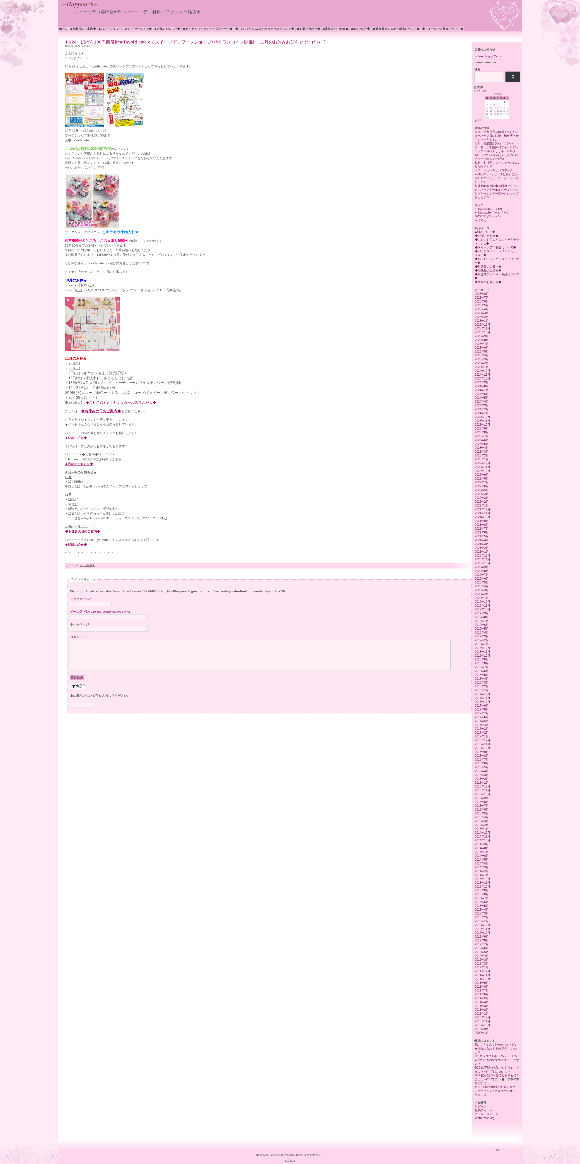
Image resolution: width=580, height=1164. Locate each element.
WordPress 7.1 (315, 1155)
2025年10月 (482, 332)
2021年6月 (482, 532)
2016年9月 (482, 752)
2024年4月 (482, 401)
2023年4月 (482, 447)
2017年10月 (482, 701)
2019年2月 (482, 640)
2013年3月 (482, 913)
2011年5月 (482, 998)
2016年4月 (482, 771)
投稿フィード (484, 1110)
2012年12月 (482, 925)
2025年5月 (482, 351)
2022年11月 (482, 467)
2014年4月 (482, 863)
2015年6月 (482, 809)
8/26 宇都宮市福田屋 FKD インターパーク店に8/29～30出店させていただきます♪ (496, 135)
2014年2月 (482, 871)
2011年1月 (482, 1013)
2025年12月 (482, 324)
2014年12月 (482, 832)
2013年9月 (482, 890)
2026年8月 (482, 293)
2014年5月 (482, 859)
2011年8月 (482, 986)
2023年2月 (482, 455)
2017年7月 (482, 713)
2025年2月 (482, 363)
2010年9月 (482, 1029)
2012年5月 (482, 952)
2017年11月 (482, 698)
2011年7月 (482, 990)
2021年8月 (482, 524)
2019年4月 (482, 632)
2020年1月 (482, 598)
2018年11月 (482, 651)
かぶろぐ (481, 220)
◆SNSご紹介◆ (360, 29)
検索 (477, 69)
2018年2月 (482, 686)
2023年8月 (482, 432)
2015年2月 (482, 825)
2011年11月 (482, 975)
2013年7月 (482, 898)
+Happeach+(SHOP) (488, 209)
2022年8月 (482, 478)
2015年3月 (482, 821)
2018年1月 (482, 690)
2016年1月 (482, 782)
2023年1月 (482, 459)
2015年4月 (482, 817)
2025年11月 (482, 328)
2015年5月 (482, 813)
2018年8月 (482, 663)
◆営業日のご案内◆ (83, 29)
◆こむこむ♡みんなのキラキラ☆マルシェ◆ (264, 29)
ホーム (63, 29)
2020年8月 (482, 571)
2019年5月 (482, 628)
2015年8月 (482, 802)
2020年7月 (482, 574)
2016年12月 (482, 740)
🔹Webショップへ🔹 (489, 56)
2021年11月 (482, 513)
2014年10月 (482, 840)
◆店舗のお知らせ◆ (167, 29)
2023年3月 (482, 451)
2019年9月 (482, 613)
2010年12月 (482, 1017)
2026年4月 (482, 309)
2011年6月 (482, 994)
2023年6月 (482, 440)
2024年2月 (482, 409)
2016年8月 (482, 755)
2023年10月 (482, 424)
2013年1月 (482, 921)
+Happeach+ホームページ (492, 212)
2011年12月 (482, 971)
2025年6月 (482, 347)
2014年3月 (482, 867)
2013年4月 (482, 909)
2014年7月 (482, 852)
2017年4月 (482, 725)
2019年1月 (482, 644)
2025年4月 (482, 355)
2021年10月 (482, 517)
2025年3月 (482, 359)
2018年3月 (482, 682)
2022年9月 (482, 474)
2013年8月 (482, 894)
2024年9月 (482, 382)
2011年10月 (482, 979)
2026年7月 (482, 297)
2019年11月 (482, 605)
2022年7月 (482, 482)
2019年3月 (482, 636)
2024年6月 (482, 394)
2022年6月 (482, 486)
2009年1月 (482, 1032)
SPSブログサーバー (488, 216)
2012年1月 (482, 967)
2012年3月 (482, 959)
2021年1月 (482, 551)
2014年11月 (482, 836)
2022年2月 (482, 501)
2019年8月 (482, 617)
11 (491, 108)
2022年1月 (482, 505)
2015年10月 (482, 794)
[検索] (512, 77)
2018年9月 (482, 659)
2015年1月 (482, 828)
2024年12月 (482, 370)
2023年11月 (482, 420)
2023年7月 (482, 436)
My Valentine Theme (292, 1155)
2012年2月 (482, 963)
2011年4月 (482, 1002)
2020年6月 (482, 578)
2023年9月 (482, 428)
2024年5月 (482, 397)
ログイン (481, 1106)
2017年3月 (482, 728)
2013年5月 (482, 905)
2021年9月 (482, 521)
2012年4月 (482, 956)
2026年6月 (482, 301)
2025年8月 (482, 340)
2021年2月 (482, 548)
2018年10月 (482, 655)
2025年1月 (482, 367)
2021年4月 (482, 540)
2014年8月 (482, 848)
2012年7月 (482, 944)
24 (487, 114)
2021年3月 (482, 544)
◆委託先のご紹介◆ (335, 29)
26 (494, 114)
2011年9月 (482, 982)
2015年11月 (482, 790)
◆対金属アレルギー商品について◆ (396, 29)
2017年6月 (482, 717)
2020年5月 (482, 582)
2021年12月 (482, 509)
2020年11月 (482, 559)
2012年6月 (482, 948)
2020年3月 (482, 590)
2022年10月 (482, 471)
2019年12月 (482, 601)
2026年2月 (482, 317)
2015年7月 (482, 805)
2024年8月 (482, 386)
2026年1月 (482, 320)
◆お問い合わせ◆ (308, 29)
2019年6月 (482, 624)
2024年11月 (482, 374)
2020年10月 (482, 563)
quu (515, 1048)
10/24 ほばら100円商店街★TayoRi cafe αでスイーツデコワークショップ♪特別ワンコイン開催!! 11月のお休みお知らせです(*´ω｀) (195, 42)
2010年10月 (482, 1025)
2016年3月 (482, 775)
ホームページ (79, 624)
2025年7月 (482, 344)
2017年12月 (482, 694)
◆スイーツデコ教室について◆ (442, 29)
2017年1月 (482, 736)
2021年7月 (482, 528)
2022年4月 (482, 494)
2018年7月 (482, 667)
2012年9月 (482, 936)
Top (497, 1149)
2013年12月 (482, 879)
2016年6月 (482, 763)
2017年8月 (482, 709)
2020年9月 (482, 567)
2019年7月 (482, 621)
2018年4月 (482, 678)
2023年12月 (482, 417)
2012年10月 (482, 932)
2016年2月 (482, 778)
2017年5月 (482, 721)
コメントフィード (486, 1114)
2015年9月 (482, 798)
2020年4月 (482, 586)
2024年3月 (482, 405)
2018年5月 (482, 675)
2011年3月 (482, 1006)
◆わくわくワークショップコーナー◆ (208, 29)
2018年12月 (482, 648)
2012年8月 (482, 940)
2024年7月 (482, 390)
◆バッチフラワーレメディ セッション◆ (125, 29)
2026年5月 (482, 305)
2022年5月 (482, 490)
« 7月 (478, 120)
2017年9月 (482, 705)
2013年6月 (482, 902)
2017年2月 (482, 732)
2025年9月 (482, 336)
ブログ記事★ (87, 565)
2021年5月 (482, 536)
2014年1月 (482, 875)
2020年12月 (482, 555)
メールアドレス (100, 611)
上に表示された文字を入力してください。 (100, 695)
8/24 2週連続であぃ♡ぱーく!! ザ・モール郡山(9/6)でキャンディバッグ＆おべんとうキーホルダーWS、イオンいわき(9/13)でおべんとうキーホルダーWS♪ (496, 151)
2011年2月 (482, 1009)
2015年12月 (482, 786)
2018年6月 (482, 671)
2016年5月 (482, 767)
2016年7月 (482, 759)
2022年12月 (482, 463)
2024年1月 (482, 413)
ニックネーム (80, 599)
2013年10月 (482, 886)
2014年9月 (482, 844)
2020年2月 (482, 594)
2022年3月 (482, 497)
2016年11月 (482, 744)
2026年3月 (482, 313)
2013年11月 (482, 882)
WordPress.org (484, 1118)
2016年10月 (482, 748)
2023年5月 (482, 444)
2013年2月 (482, 917)
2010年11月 (482, 1021)
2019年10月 (482, 609)
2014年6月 (482, 855)
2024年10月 (482, 378)
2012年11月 (482, 929)
